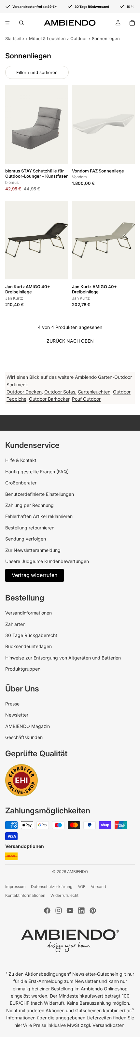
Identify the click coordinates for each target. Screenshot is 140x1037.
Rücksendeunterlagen (28, 646)
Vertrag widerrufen (34, 575)
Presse (12, 703)
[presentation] (36, 179)
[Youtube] (70, 910)
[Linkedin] (81, 910)
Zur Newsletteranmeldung (33, 550)
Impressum (15, 886)
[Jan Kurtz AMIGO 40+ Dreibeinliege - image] (36, 240)
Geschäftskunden (24, 737)
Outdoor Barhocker (49, 399)
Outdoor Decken (24, 391)
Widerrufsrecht (64, 895)
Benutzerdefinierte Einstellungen (39, 494)
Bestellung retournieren (29, 527)
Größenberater (20, 482)
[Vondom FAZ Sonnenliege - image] (103, 124)
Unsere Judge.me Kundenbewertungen (47, 561)
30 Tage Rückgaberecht (31, 635)
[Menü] (7, 22)
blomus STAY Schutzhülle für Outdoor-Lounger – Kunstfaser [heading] (36, 173)
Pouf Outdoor (86, 399)
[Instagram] (59, 910)
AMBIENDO (77, 871)
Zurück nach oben (70, 341)
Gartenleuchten (94, 391)
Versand (98, 886)
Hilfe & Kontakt (20, 460)
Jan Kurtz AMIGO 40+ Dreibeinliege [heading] (27, 289)
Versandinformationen (28, 612)
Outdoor (78, 38)
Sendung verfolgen (25, 538)
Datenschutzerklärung (51, 886)
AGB (81, 886)
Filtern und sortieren (37, 72)
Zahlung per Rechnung (29, 505)
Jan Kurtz (14, 298)
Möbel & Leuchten (47, 38)
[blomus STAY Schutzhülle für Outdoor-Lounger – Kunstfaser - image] (36, 124)
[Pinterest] (93, 910)
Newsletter (16, 715)
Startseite (14, 38)
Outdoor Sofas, (60, 391)
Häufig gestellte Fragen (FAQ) (37, 471)
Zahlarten (15, 624)
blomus (12, 182)
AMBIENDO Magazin (27, 726)
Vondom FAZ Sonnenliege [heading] (98, 170)
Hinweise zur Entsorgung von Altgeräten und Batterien (63, 657)
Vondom (79, 176)
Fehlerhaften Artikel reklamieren (39, 516)
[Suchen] (21, 23)
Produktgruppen (22, 669)
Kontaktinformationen (25, 895)
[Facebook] (47, 910)
